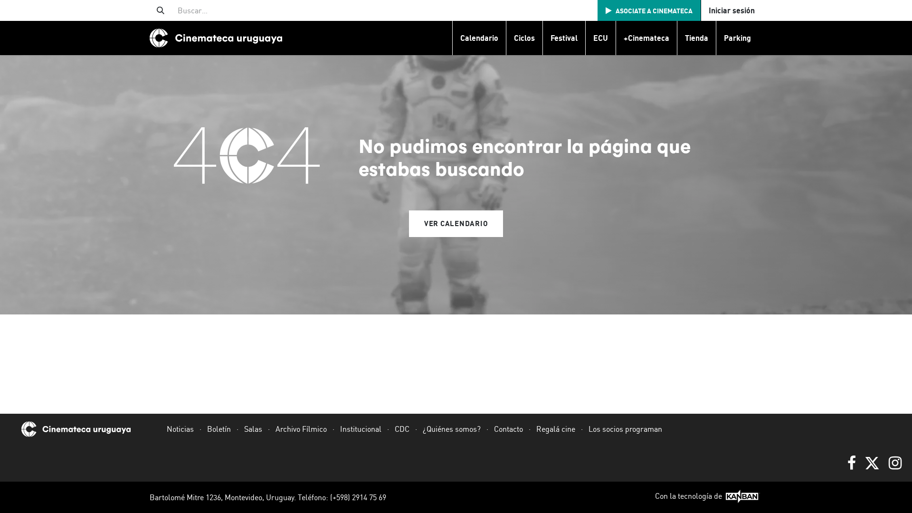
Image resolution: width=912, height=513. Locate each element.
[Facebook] (852, 463)
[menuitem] (479, 38)
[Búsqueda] (160, 10)
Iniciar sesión (732, 10)
